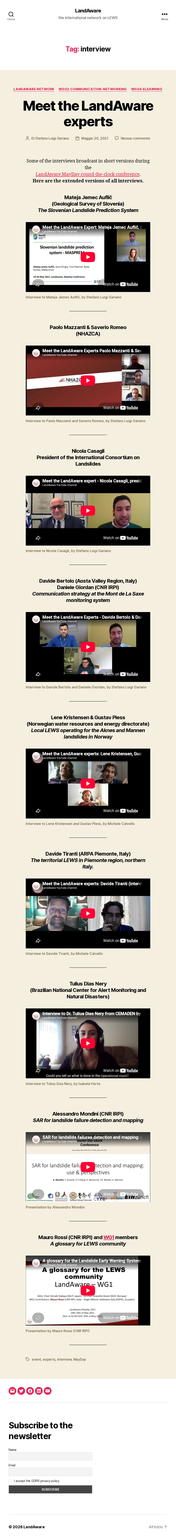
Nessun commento (135, 138)
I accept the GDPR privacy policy (36, 1481)
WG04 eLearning (146, 89)
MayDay (79, 1359)
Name (13, 1450)
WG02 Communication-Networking (93, 89)
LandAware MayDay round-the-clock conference (88, 174)
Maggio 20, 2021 (94, 138)
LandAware (88, 10)
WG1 (108, 1237)
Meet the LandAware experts (88, 113)
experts (49, 1359)
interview (64, 1359)
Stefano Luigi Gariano (52, 138)
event (36, 1359)
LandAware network (34, 89)
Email (12, 1465)
